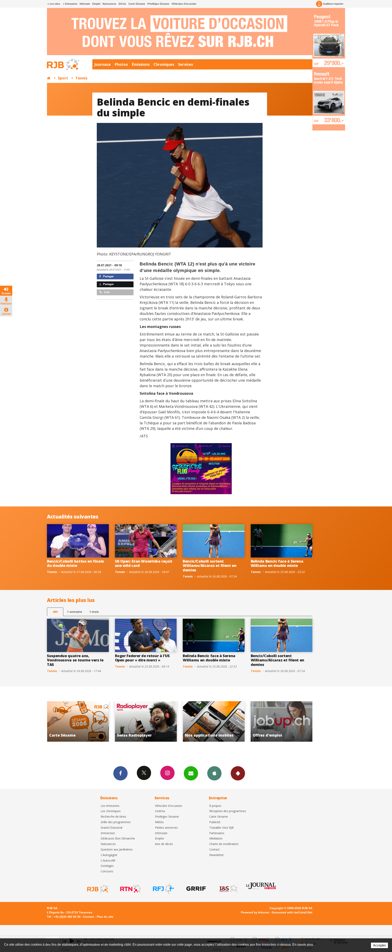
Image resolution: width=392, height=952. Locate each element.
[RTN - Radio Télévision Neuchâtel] (130, 889)
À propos (215, 806)
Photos (121, 64)
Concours (107, 871)
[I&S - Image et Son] (228, 889)
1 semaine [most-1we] (74, 612)
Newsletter (216, 855)
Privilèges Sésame (158, 3)
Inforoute (85, 3)
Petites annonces (166, 827)
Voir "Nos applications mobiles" (140, 721)
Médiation (216, 838)
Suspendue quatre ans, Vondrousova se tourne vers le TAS (75, 660)
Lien (106, 292)
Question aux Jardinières (117, 849)
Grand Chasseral (111, 827)
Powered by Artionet (255, 912)
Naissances (109, 3)
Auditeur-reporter (333, 3)
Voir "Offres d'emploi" (208, 721)
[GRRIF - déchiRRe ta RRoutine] (195, 889)
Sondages (107, 866)
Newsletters (191, 773)
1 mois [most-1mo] (94, 612)
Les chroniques (111, 811)
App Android (238, 773)
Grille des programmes (116, 822)
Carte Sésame (136, 3)
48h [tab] (55, 612)
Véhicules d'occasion (184, 3)
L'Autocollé (108, 860)
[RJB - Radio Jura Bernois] (97, 889)
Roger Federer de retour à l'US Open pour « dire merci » (142, 658)
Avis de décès (164, 844)
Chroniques (164, 64)
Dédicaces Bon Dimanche (118, 838)
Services (185, 64)
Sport (63, 78)
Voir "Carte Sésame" (276, 721)
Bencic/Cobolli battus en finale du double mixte (75, 563)
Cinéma (160, 811)
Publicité (214, 822)
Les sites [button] (54, 3)
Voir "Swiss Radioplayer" (73, 721)
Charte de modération (223, 844)
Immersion (108, 833)
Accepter (379, 945)
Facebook (120, 773)
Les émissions (110, 806)
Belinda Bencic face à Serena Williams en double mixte (277, 563)
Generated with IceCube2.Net (292, 912)
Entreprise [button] (71, 3)
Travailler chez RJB (221, 827)
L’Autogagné (109, 855)
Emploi (96, 3)
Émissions (141, 64)
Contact (214, 849)
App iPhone (214, 773)
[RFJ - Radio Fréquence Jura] (163, 889)
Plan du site (105, 916)
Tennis (81, 78)
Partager (108, 276)
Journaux (102, 64)
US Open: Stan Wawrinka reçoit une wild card (144, 563)
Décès (122, 3)
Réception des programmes (227, 811)
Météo (159, 822)
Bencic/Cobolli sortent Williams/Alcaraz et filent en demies (209, 565)
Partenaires (216, 833)
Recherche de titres (113, 816)
